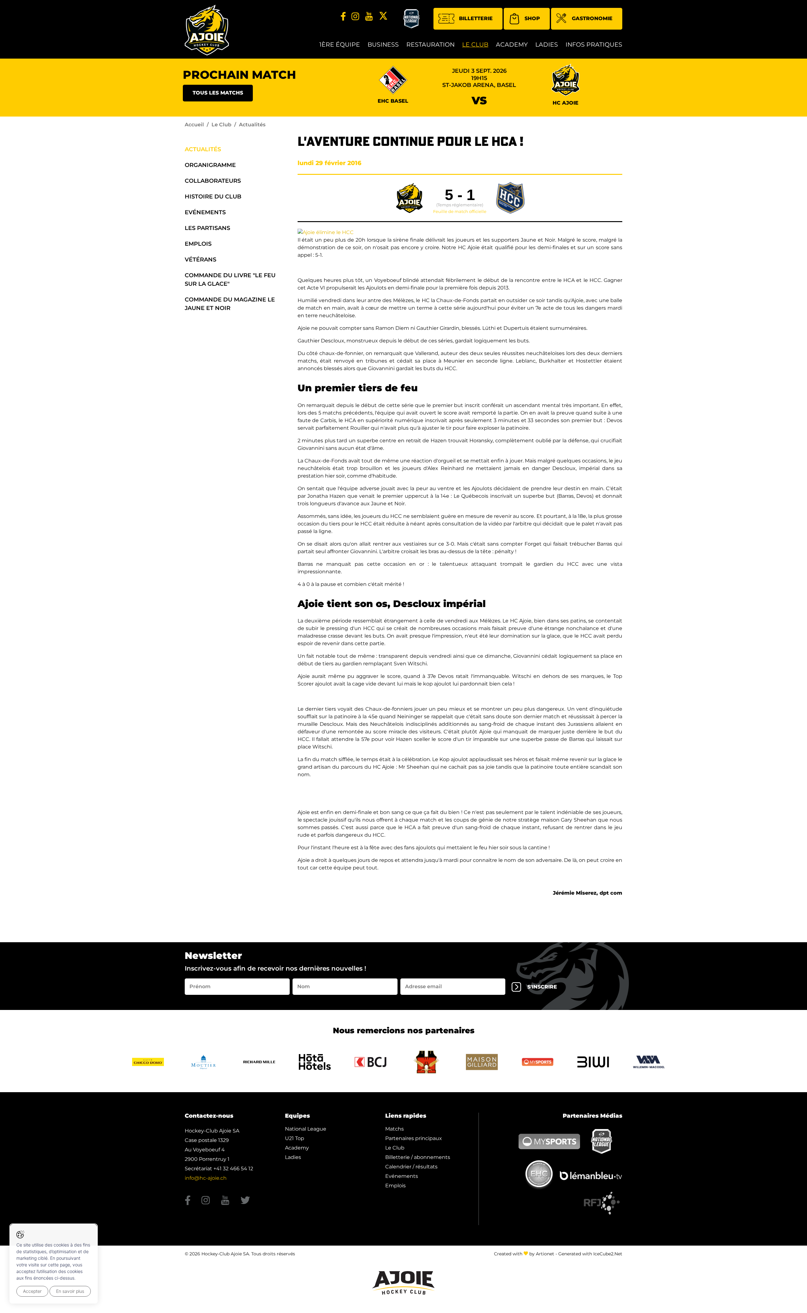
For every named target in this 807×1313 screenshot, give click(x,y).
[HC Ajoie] (207, 30)
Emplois (198, 243)
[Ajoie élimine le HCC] (326, 232)
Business (383, 44)
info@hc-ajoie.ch (206, 1178)
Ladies (546, 44)
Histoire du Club (213, 196)
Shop (532, 18)
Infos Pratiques (594, 44)
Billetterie (476, 18)
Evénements (205, 212)
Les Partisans (207, 228)
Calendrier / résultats (411, 1167)
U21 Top (294, 1138)
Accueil (194, 125)
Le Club (475, 44)
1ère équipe (339, 44)
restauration (430, 44)
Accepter (32, 1291)
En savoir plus (70, 1291)
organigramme (210, 165)
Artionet (545, 1254)
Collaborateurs (213, 180)
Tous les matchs (218, 93)
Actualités (203, 149)
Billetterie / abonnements (417, 1157)
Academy (512, 44)
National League (305, 1129)
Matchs (394, 1129)
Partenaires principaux (413, 1138)
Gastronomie (592, 18)
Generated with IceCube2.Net (590, 1254)
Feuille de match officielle (459, 211)
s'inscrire (542, 987)
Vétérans (200, 259)
